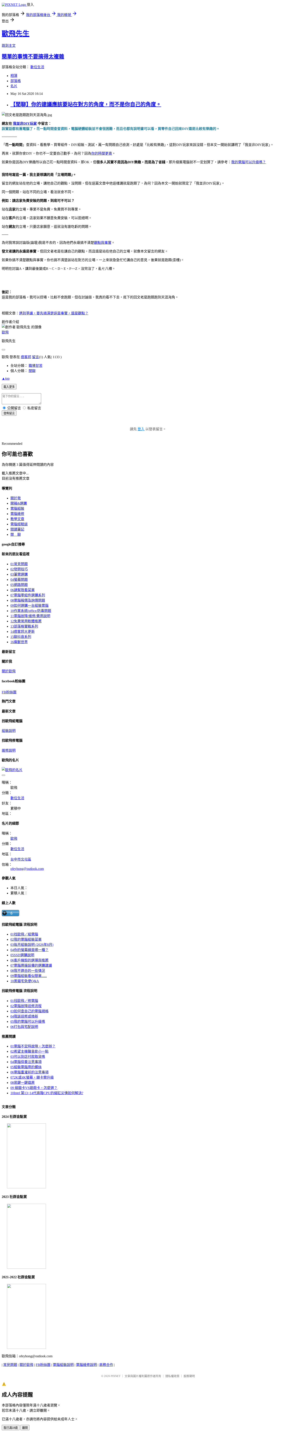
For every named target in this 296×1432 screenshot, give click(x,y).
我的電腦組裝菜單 (26, 939)
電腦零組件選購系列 (27, 595)
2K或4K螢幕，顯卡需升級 (32, 1077)
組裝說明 (9, 731)
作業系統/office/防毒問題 (30, 611)
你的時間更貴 (101, 153)
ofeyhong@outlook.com (27, 869)
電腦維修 (17, 514)
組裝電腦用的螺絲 (26, 1067)
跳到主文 (9, 45)
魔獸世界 (19, 642)
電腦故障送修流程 (26, 1006)
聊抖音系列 (20, 637)
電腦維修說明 (86, 1365)
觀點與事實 (102, 242)
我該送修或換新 (24, 1016)
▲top (6, 378)
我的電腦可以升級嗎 (27, 1021)
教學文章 (17, 519)
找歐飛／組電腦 (24, 934)
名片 (13, 86)
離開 (25, 1427)
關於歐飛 (9, 671)
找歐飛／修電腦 (24, 1001)
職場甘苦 (35, 365)
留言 (35, 357)
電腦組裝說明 (63, 1365)
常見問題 (19, 564)
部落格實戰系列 (24, 626)
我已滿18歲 (10, 1427)
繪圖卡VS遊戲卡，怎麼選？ (33, 1088)
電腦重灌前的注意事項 (29, 1072)
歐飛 (5, 332)
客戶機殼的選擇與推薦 (29, 960)
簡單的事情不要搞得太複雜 (33, 56)
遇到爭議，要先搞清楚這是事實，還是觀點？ (53, 313)
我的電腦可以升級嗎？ (248, 162)
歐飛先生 (15, 33)
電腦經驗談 (19, 524)
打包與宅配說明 (24, 1027)
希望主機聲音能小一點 (29, 1051)
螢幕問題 (19, 579)
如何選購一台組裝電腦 (29, 605)
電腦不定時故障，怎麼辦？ (32, 1046)
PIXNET (115, 1376)
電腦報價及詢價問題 (27, 600)
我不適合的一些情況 (27, 970)
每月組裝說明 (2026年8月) (31, 945)
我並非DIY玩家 (25, 123)
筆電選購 (19, 574)
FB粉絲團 (9, 692)
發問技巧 (19, 569)
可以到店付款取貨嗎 (27, 1056)
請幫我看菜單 (22, 590)
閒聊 (32, 371)
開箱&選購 (18, 503)
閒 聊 (15, 534)
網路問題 (19, 585)
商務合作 (106, 1365)
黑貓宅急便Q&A (24, 981)
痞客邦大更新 (22, 631)
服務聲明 (189, 1376)
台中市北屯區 (20, 859)
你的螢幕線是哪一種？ (29, 950)
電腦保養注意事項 (26, 1062)
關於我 (15, 498)
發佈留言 (9, 413)
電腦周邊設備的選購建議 (31, 965)
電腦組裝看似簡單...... (28, 976)
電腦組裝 (17, 508)
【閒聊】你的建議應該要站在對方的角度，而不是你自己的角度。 (85, 104)
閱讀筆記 (17, 529)
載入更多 (9, 386)
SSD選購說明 (22, 955)
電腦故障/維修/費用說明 (30, 616)
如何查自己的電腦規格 (29, 1011)
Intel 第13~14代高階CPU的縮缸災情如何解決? (46, 1093)
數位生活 (37, 67)
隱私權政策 (172, 1376)
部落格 (15, 81)
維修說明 (9, 750)
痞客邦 (26, 357)
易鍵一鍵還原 (22, 1082)
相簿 (13, 76)
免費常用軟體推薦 (26, 621)
